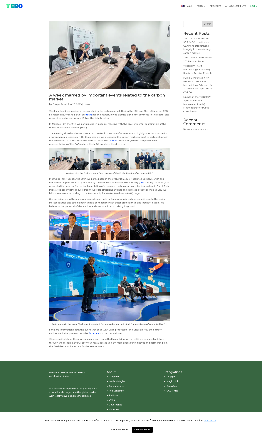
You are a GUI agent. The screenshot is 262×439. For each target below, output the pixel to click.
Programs (114, 376)
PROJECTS (215, 6)
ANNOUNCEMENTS (235, 6)
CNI (142, 182)
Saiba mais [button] (210, 420)
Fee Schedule (116, 390)
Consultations (116, 386)
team (89, 114)
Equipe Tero (59, 104)
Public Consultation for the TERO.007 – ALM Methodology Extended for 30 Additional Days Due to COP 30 (198, 85)
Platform (113, 395)
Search (207, 23)
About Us (114, 409)
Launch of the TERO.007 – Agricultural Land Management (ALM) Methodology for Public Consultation (197, 104)
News (87, 104)
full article (94, 333)
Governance (115, 404)
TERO (199, 6)
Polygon (171, 376)
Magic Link (172, 381)
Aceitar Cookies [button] (142, 429)
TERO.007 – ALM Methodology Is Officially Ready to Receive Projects (197, 70)
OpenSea (171, 386)
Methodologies (117, 381)
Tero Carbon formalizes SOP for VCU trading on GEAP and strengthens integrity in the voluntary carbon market (197, 45)
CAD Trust (172, 390)
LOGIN (253, 6)
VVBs (112, 400)
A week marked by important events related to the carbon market (107, 97)
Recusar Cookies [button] (120, 429)
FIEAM (113, 140)
